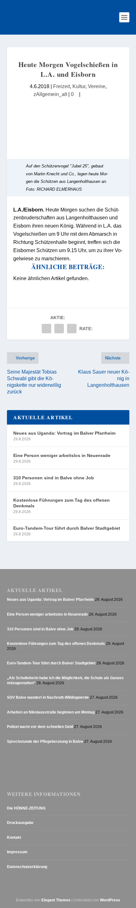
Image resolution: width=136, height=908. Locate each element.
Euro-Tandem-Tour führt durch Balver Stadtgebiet (66, 528)
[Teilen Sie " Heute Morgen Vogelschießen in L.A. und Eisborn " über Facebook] (46, 328)
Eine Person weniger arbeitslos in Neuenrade (61, 455)
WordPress (110, 900)
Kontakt (14, 837)
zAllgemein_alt (50, 94)
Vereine (96, 86)
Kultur (78, 86)
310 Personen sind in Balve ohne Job (53, 477)
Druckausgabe (20, 823)
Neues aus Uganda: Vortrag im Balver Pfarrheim (64, 433)
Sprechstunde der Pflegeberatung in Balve (45, 741)
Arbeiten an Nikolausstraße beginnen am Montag (51, 712)
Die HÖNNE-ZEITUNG (26, 808)
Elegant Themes (56, 900)
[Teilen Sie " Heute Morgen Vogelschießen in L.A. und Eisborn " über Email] (59, 328)
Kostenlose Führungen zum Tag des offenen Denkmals (61, 503)
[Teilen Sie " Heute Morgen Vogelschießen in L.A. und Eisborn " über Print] (71, 328)
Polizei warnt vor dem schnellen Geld (40, 727)
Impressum (17, 852)
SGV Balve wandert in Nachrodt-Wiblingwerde (48, 697)
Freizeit (61, 86)
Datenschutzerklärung (27, 867)
